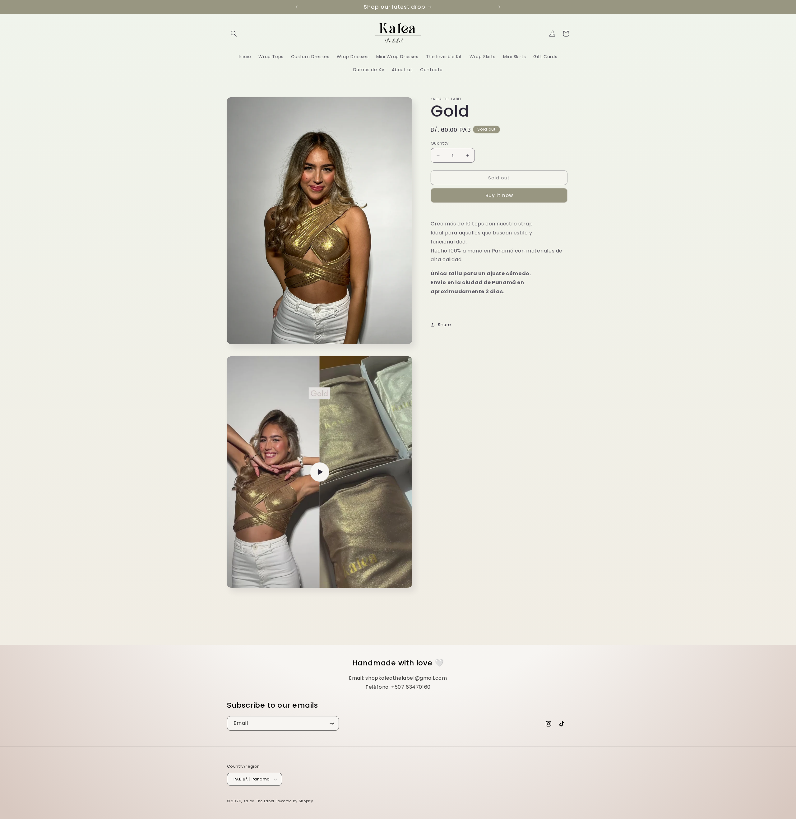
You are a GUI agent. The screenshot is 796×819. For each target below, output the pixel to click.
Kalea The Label (259, 800)
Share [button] (444, 325)
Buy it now (499, 195)
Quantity (439, 143)
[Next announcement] (499, 7)
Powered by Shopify (294, 800)
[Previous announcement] (296, 7)
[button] (234, 33)
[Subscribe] (332, 723)
